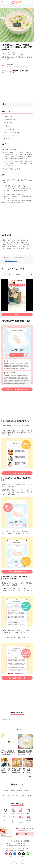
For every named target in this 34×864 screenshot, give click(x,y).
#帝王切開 (6, 795)
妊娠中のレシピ (23, 6)
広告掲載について (23, 850)
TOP (4, 841)
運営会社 (26, 841)
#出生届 (14, 795)
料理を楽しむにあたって (11, 261)
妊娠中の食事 (14, 6)
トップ (3, 6)
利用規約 (8, 843)
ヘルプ (10, 841)
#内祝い (27, 790)
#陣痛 (6, 790)
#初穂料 (22, 795)
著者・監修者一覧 (11, 850)
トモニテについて (9, 848)
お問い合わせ (18, 841)
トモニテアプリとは (22, 848)
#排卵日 (19, 790)
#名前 (29, 795)
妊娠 (8, 6)
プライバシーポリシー (20, 843)
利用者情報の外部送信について (16, 845)
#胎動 (12, 790)
